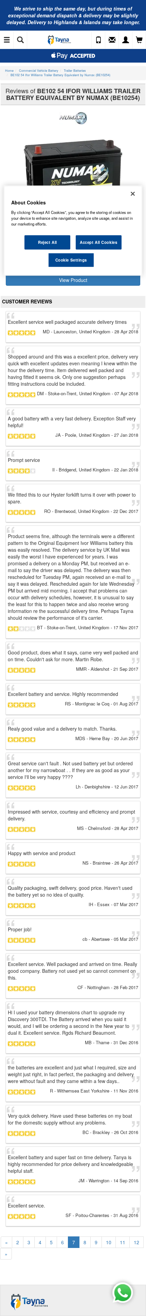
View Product (73, 280)
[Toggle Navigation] (7, 40)
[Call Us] (98, 40)
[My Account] (125, 40)
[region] (73, 231)
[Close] (132, 193)
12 (136, 1242)
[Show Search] (20, 40)
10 (108, 1242)
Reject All (47, 242)
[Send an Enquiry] (112, 40)
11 (122, 1242)
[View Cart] (139, 40)
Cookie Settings (71, 260)
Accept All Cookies (98, 242)
